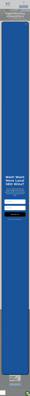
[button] (26, 23)
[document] (15, 198)
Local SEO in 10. (13, 192)
